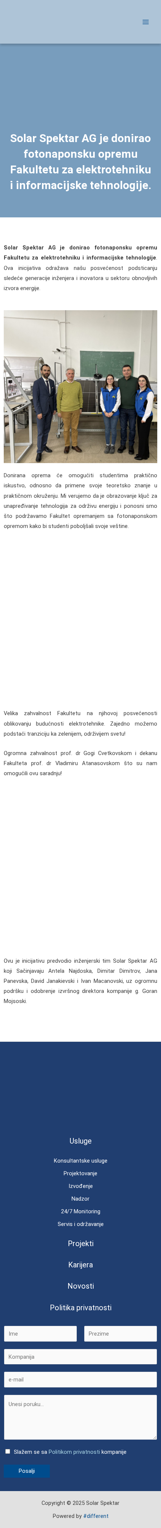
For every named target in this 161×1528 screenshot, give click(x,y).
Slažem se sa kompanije (70, 1452)
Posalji (27, 1471)
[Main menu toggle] (146, 22)
